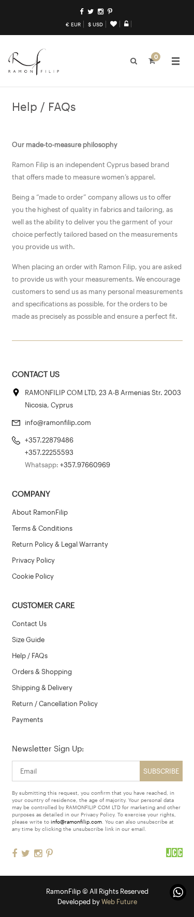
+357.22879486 (49, 440)
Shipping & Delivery (42, 687)
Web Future (119, 901)
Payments (27, 719)
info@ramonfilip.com (76, 821)
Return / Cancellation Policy (55, 703)
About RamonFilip (40, 512)
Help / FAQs (30, 655)
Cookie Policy (33, 576)
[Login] (126, 24)
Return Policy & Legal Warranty (60, 544)
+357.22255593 (49, 452)
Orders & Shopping (42, 671)
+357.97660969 (85, 465)
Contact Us (29, 623)
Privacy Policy (33, 560)
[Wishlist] (113, 24)
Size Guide (28, 639)
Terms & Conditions (42, 528)
